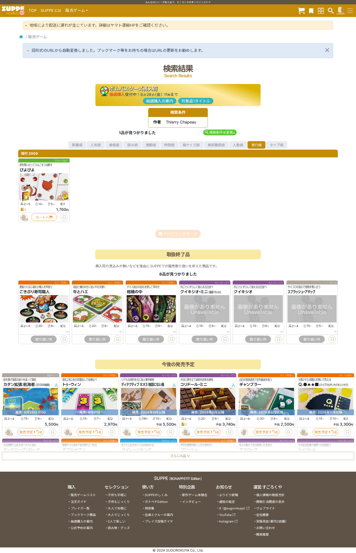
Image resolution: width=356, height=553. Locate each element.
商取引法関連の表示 (270, 502)
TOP (33, 10)
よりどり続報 (228, 495)
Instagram (226, 521)
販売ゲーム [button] (75, 10)
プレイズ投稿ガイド (159, 521)
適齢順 (151, 145)
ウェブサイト (265, 508)
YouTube (225, 515)
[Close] (327, 50)
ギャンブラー (250, 385)
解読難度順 (216, 145)
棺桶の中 (134, 292)
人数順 (238, 145)
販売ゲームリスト (83, 495)
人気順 (96, 145)
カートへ (42, 217)
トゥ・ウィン (71, 385)
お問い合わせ (265, 528)
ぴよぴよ (27, 170)
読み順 (132, 145)
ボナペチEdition (156, 502)
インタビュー (191, 502)
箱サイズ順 (191, 145)
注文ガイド (78, 502)
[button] (219, 132)
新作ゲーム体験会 (194, 495)
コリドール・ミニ (193, 385)
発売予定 (26, 432)
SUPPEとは (51, 10)
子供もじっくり (119, 502)
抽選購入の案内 (159, 101)
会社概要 (262, 515)
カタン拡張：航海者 (19, 385)
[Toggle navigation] (350, 10)
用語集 (149, 508)
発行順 (256, 145)
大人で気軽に (117, 508)
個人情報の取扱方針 (270, 495)
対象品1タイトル (195, 101)
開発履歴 (262, 534)
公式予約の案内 (82, 528)
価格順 (114, 145)
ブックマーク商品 (83, 515)
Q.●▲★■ (308, 385)
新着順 (77, 145)
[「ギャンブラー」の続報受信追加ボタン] (244, 432)
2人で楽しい (116, 521)
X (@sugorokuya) (232, 508)
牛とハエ (80, 292)
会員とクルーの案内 (159, 515)
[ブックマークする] (64, 217)
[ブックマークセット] (311, 10)
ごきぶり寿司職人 (35, 292)
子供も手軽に (117, 495)
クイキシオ (243, 292)
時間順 (169, 145)
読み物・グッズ (119, 528)
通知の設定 (227, 502)
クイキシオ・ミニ (194, 292)
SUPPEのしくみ (156, 495)
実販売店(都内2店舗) (271, 521)
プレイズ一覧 (80, 508)
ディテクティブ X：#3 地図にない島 (142, 385)
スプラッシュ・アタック (301, 292)
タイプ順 (276, 145)
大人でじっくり (119, 515)
